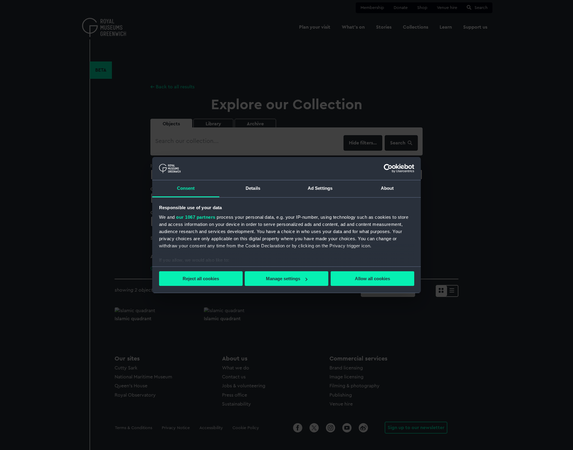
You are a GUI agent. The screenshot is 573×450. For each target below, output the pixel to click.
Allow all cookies (372, 278)
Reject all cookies (201, 278)
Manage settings (283, 278)
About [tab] (387, 188)
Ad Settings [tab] (320, 188)
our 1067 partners (195, 217)
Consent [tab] (186, 188)
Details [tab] (253, 188)
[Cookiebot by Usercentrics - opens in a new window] (388, 168)
